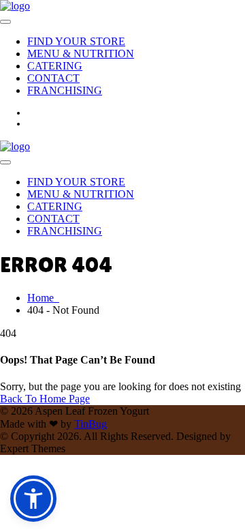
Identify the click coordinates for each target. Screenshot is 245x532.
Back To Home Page (45, 398)
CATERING (54, 66)
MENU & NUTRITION (80, 53)
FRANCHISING (64, 90)
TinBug (90, 424)
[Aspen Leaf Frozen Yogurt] (15, 6)
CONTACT (53, 78)
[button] (33, 498)
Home (43, 298)
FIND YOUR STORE (76, 41)
